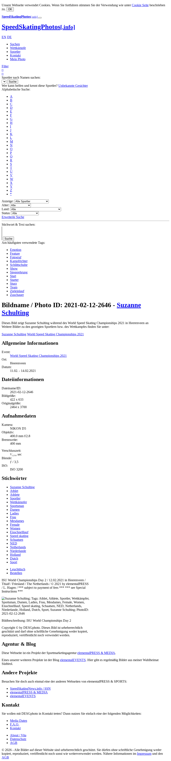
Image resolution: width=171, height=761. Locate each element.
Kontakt (15, 55)
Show (14, 268)
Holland (15, 554)
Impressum (144, 753)
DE (9, 37)
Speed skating (19, 536)
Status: (6, 213)
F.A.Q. (14, 724)
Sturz (13, 283)
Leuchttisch (17, 569)
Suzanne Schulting (14, 334)
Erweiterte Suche (13, 217)
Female (15, 524)
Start (13, 276)
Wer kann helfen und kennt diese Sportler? (30, 85)
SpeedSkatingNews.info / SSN (30, 688)
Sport (13, 562)
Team (13, 287)
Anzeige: (8, 201)
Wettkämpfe (18, 48)
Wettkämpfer (18, 502)
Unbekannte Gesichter (73, 85)
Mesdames (17, 521)
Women (15, 528)
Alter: (5, 205)
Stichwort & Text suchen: (18, 224)
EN (4, 37)
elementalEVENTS (73, 660)
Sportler (15, 51)
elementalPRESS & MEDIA (96, 653)
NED (13, 543)
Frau (13, 517)
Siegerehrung (19, 272)
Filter (5, 66)
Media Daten (18, 720)
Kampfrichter (19, 261)
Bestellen (16, 573)
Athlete (15, 494)
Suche (12, 81)
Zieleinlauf (17, 291)
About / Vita (18, 735)
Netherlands (18, 547)
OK (10, 9)
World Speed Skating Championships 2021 (55, 334)
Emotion (15, 250)
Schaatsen (16, 539)
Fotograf (15, 257)
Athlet (14, 491)
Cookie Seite (140, 5)
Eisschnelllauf (19, 532)
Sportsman (17, 506)
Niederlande (18, 551)
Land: (5, 209)
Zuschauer (17, 295)
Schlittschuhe (19, 265)
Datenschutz (18, 739)
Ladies (14, 513)
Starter (14, 280)
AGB (13, 743)
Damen (15, 509)
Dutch (14, 558)
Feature (15, 253)
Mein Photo (17, 59)
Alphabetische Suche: (16, 89)
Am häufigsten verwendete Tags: (23, 242)
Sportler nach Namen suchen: (21, 77)
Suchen (15, 44)
